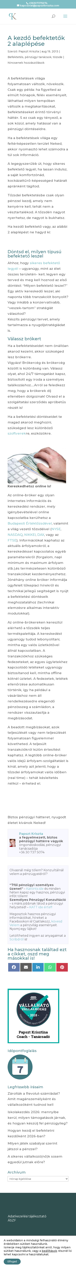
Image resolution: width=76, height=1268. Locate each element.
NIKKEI (30, 535)
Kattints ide (35, 889)
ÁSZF (12, 1220)
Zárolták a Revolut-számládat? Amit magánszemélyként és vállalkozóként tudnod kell (34, 1099)
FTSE (12, 540)
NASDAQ (15, 535)
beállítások (49, 1251)
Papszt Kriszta (29, 51)
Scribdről (17, 939)
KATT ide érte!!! (40, 907)
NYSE (56, 529)
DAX (40, 535)
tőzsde (57, 57)
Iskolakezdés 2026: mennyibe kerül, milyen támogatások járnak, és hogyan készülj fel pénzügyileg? (38, 1117)
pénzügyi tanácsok (38, 57)
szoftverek (17, 433)
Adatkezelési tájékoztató (27, 1216)
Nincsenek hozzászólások (26, 62)
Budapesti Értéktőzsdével (30, 523)
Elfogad (12, 1261)
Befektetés (15, 57)
